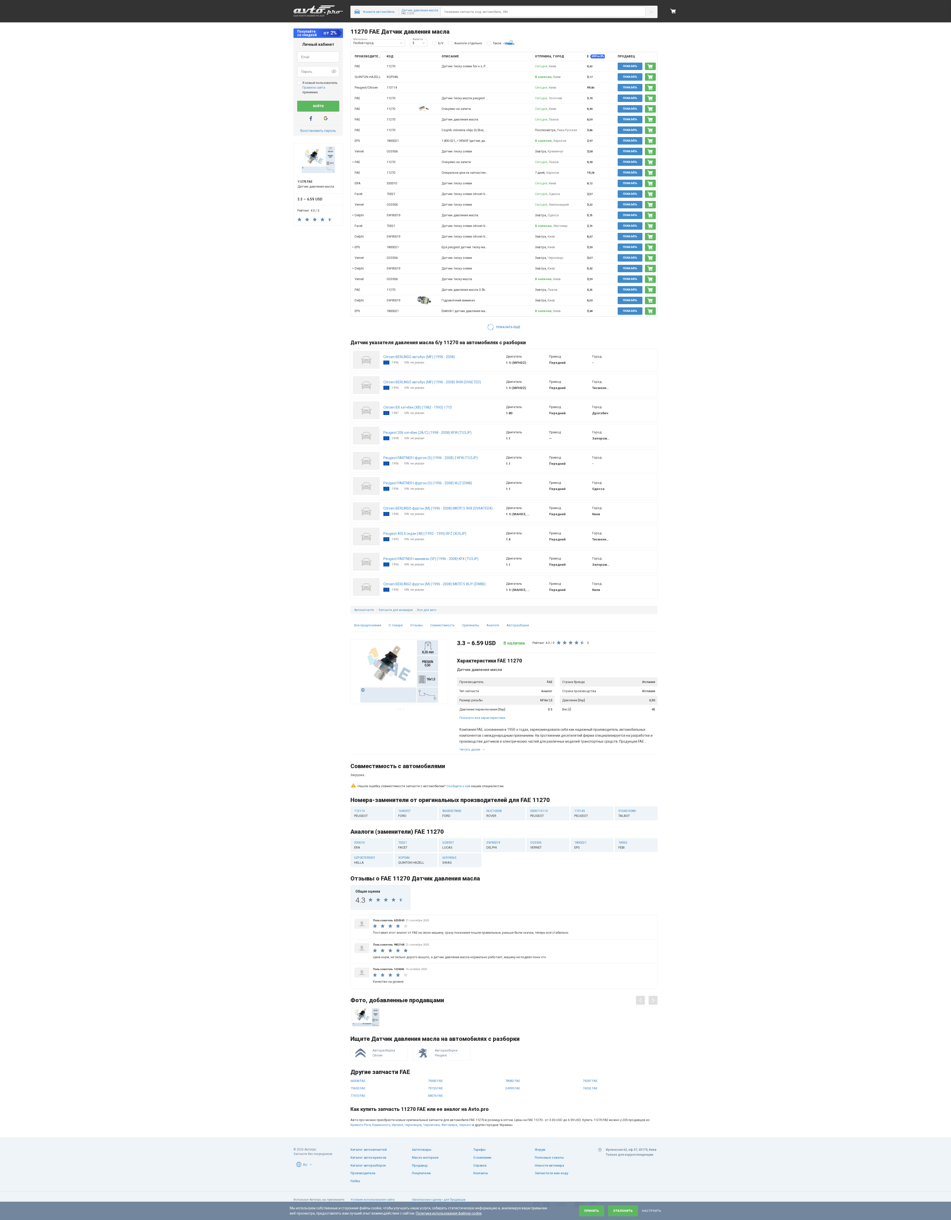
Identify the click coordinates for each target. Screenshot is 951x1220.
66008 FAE (357, 1059)
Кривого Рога (360, 1103)
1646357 (404, 791)
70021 (391, 194)
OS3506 (392, 151)
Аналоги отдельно (468, 43)
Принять (591, 1211)
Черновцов (413, 1103)
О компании (482, 1157)
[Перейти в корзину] (673, 11)
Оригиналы (470, 625)
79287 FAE (590, 1059)
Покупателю (421, 1173)
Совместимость (442, 625)
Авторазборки (517, 625)
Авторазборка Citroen (383, 1031)
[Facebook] (310, 118)
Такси (497, 43)
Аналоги (492, 625)
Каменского (381, 1103)
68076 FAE (435, 1074)
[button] (401, 43)
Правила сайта (313, 87)
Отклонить (623, 1211)
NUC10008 (494, 791)
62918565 (449, 838)
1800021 (393, 141)
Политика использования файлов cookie (449, 1213)
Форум (540, 1149)
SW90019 (393, 215)
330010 (392, 183)
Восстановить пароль (318, 131)
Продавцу (419, 1165)
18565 (622, 823)
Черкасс (465, 1103)
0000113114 (539, 791)
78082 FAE (512, 1059)
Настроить (651, 1211)
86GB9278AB (451, 791)
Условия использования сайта (372, 1199)
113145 (581, 791)
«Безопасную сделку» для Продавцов (439, 1199)
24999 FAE (512, 1067)
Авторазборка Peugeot (446, 1031)
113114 (392, 87)
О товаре (396, 625)
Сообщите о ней (458, 764)
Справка (479, 1165)
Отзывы (416, 625)
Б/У (440, 43)
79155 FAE (435, 1067)
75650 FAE (357, 1067)
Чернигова (431, 1103)
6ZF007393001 (364, 838)
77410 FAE (357, 1074)
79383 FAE (435, 1059)
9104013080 (627, 791)
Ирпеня (397, 1103)
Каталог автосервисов (368, 1157)
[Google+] (325, 118)
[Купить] (650, 66)
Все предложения (367, 625)
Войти (318, 106)
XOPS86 (392, 77)
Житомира (449, 1103)
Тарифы (479, 1149)
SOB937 (448, 823)
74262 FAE (590, 1067)
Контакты (480, 1173)
